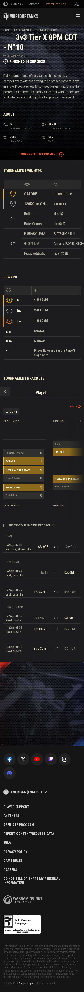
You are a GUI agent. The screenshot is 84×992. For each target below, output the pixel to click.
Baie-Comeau (34, 223)
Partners (11, 816)
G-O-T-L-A (31, 243)
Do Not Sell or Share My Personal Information (31, 880)
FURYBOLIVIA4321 (64, 233)
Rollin (28, 213)
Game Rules (12, 861)
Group (11, 412)
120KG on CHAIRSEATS (36, 203)
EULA (7, 843)
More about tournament (39, 154)
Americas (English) (26, 792)
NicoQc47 (59, 223)
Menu (78, 16)
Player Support (16, 807)
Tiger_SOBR (61, 253)
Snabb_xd (60, 204)
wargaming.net (22, 900)
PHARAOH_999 (63, 194)
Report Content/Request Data (28, 834)
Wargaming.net (27, 983)
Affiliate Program (18, 825)
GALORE (30, 194)
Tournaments (22, 30)
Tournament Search (46, 30)
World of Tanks (20, 16)
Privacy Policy (15, 852)
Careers (10, 870)
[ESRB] (22, 924)
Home (6, 30)
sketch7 (58, 214)
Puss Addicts (34, 253)
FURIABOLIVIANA (36, 233)
